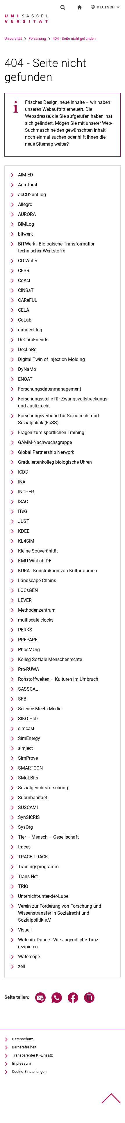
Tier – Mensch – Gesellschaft (48, 837)
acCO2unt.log (32, 194)
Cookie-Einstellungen (29, 1071)
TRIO (23, 886)
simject (25, 748)
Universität (13, 38)
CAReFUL (27, 300)
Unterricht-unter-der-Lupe (43, 896)
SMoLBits (28, 778)
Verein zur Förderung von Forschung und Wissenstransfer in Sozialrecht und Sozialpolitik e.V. (59, 913)
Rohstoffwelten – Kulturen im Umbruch (58, 679)
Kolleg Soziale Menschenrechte (50, 659)
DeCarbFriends (33, 339)
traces (24, 847)
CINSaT (26, 290)
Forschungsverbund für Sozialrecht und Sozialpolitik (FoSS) (58, 419)
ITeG (22, 511)
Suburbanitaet (32, 797)
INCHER (26, 491)
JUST (23, 521)
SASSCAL (28, 689)
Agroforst (27, 184)
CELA (23, 310)
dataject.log (30, 330)
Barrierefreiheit (24, 1047)
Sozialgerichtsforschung (43, 787)
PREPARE (28, 639)
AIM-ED (25, 175)
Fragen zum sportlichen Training (51, 432)
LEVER (25, 600)
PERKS (25, 630)
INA (21, 482)
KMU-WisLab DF (34, 561)
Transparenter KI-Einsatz (32, 1055)
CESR (23, 270)
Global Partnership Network (46, 452)
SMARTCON (30, 768)
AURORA (27, 214)
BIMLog (26, 224)
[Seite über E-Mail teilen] (40, 1001)
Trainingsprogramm (38, 866)
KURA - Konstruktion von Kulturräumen (57, 570)
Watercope (29, 956)
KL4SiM (26, 541)
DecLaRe (27, 349)
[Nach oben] (111, 1098)
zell (21, 966)
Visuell (25, 930)
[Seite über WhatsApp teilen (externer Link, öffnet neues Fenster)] (56, 1001)
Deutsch (109, 7)
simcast (26, 728)
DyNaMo (27, 369)
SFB (22, 699)
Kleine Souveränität (38, 551)
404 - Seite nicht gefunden (74, 38)
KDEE (23, 531)
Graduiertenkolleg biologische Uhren (55, 462)
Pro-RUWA (28, 669)
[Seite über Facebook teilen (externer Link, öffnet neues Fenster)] (73, 1001)
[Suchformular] (63, 7)
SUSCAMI (28, 807)
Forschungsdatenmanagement (49, 389)
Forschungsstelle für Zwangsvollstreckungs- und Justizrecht (63, 402)
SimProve (28, 758)
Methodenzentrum (37, 610)
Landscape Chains (37, 580)
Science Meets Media (40, 709)
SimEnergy (29, 738)
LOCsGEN (28, 590)
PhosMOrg (29, 649)
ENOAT (25, 379)
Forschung (37, 38)
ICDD (23, 472)
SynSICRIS (29, 817)
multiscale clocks (35, 620)
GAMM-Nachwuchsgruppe (45, 442)
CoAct (24, 280)
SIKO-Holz (28, 718)
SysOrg (25, 827)
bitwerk (25, 234)
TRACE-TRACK (33, 857)
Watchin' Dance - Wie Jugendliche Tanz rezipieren (58, 943)
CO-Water (27, 260)
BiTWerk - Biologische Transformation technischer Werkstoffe (57, 247)
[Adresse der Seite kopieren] (89, 1001)
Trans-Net (28, 876)
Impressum (21, 1063)
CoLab (24, 320)
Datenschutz (22, 1039)
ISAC (23, 501)
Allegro (25, 204)
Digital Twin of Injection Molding (51, 359)
